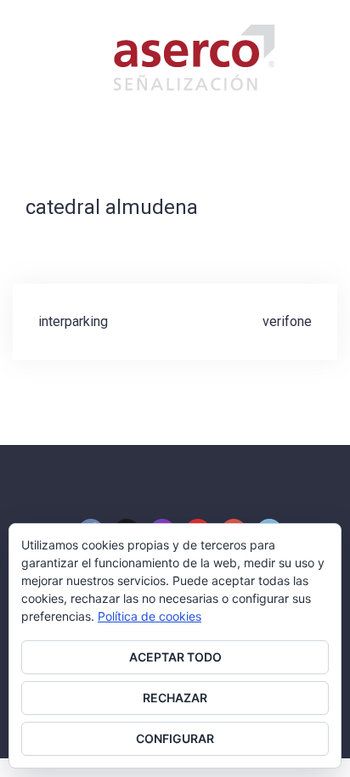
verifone (287, 321)
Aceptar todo (175, 657)
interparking (73, 321)
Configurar (175, 738)
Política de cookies (149, 616)
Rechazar (175, 697)
